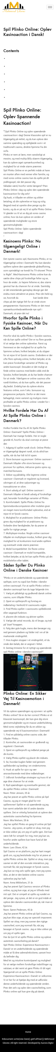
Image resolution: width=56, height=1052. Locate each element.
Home (28, 1032)
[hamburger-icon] (50, 7)
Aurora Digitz (47, 1043)
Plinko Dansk (26, 297)
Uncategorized (12, 40)
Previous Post (28, 1003)
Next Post (28, 1012)
